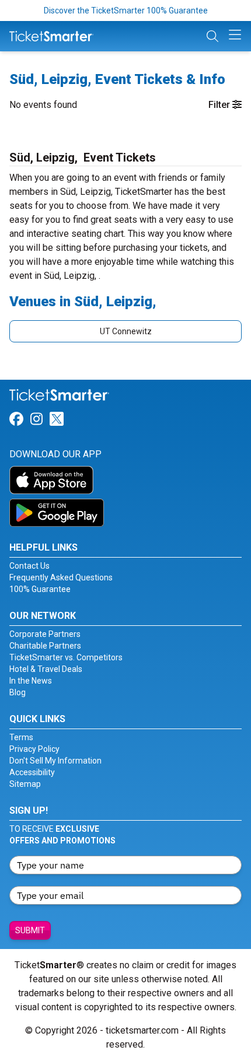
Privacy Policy (34, 749)
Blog (17, 692)
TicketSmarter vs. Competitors (66, 657)
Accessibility (32, 772)
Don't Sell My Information (55, 760)
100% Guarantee (40, 589)
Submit (30, 930)
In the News (30, 680)
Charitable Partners (45, 645)
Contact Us (29, 565)
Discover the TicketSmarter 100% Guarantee (126, 10)
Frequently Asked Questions (61, 577)
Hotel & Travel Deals (45, 669)
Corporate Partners (45, 634)
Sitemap (25, 784)
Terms (21, 737)
